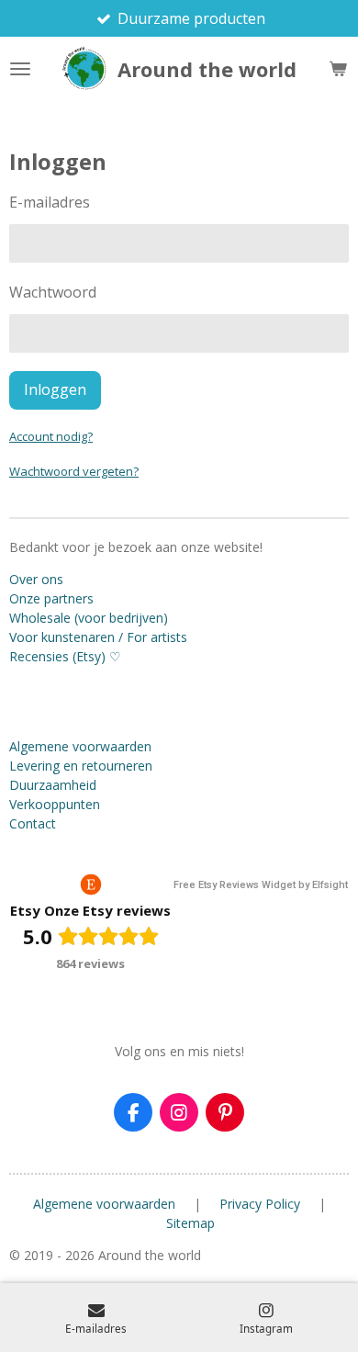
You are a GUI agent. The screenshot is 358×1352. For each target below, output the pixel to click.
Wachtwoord (52, 292)
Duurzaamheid (52, 785)
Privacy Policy (259, 1203)
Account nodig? (51, 436)
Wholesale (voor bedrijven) (88, 617)
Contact (32, 823)
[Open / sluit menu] (20, 69)
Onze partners (51, 598)
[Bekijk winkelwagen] (338, 69)
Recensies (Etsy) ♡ (65, 656)
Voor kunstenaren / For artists (98, 637)
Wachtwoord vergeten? (74, 471)
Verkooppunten (54, 804)
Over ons (36, 579)
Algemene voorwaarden (80, 746)
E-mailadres (49, 202)
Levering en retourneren (80, 765)
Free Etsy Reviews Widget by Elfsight (260, 885)
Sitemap (190, 1223)
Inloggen (55, 389)
